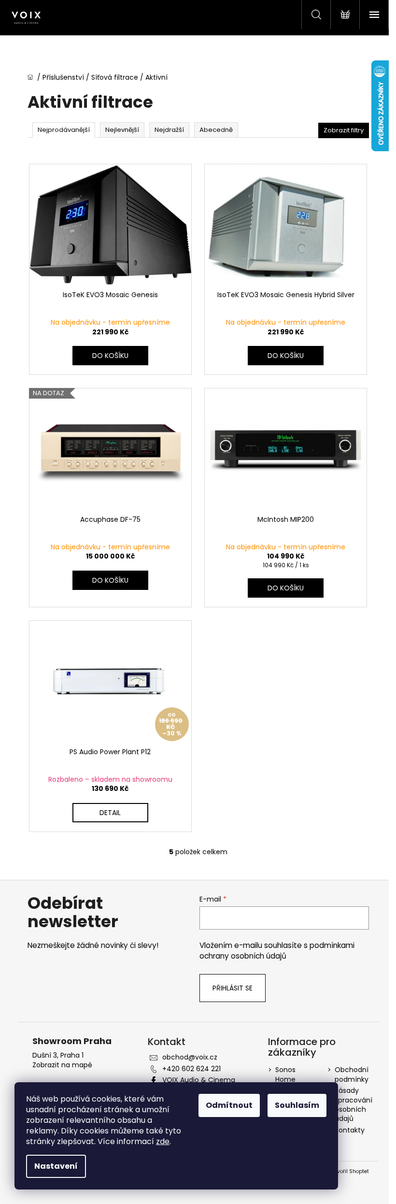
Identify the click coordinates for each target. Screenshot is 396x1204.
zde (163, 1141)
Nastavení (56, 1166)
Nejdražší (169, 129)
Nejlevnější (122, 129)
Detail (110, 812)
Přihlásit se (232, 988)
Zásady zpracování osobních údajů (353, 1104)
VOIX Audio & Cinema (198, 1080)
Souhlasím (297, 1105)
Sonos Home (285, 1074)
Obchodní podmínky (351, 1074)
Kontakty (350, 1130)
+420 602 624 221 (191, 1069)
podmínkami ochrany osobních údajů (276, 950)
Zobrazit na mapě (62, 1065)
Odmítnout (229, 1105)
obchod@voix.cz (189, 1057)
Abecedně (216, 129)
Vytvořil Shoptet (349, 1171)
